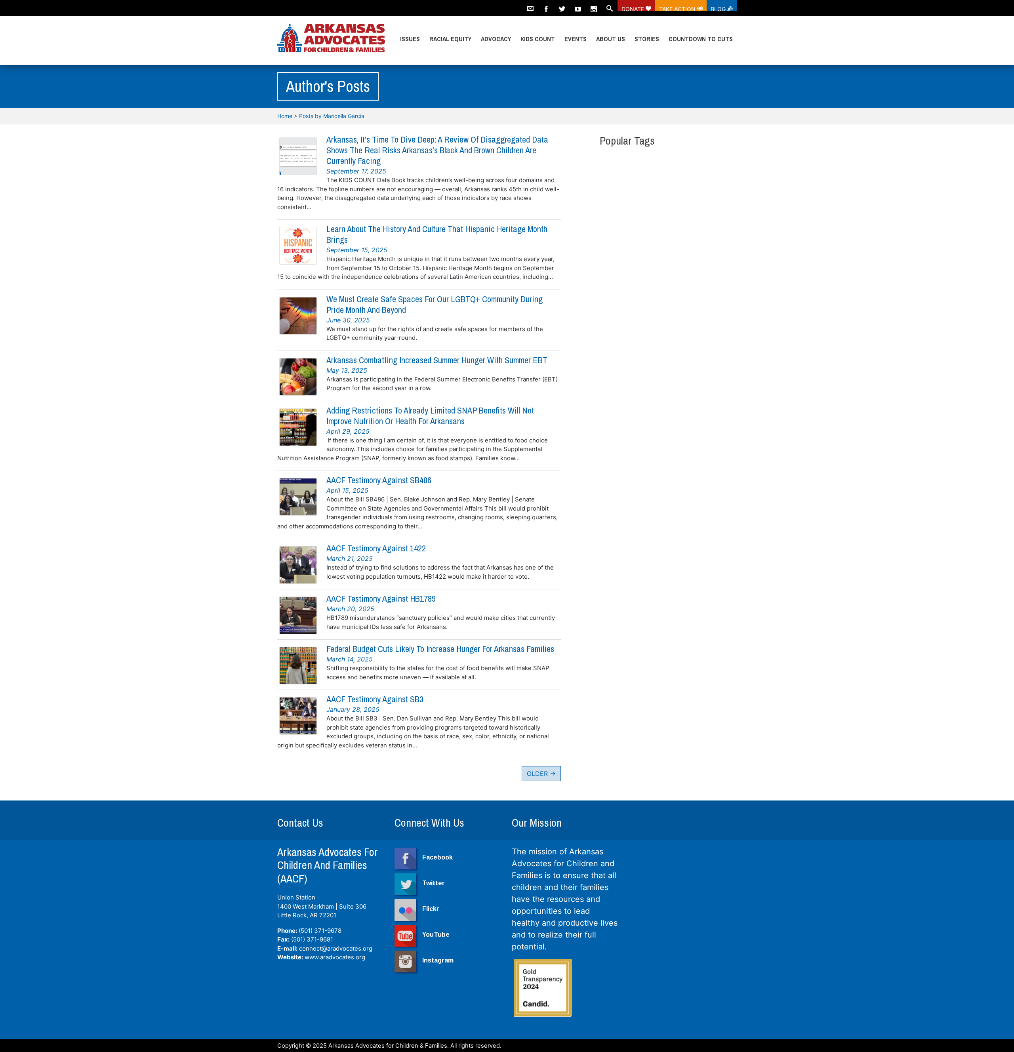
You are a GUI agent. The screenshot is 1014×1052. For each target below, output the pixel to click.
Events (575, 38)
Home (284, 115)
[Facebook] (546, 5)
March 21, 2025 (349, 558)
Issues (410, 38)
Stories (647, 38)
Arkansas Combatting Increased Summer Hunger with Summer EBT (436, 360)
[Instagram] (594, 5)
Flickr (430, 908)
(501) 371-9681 (312, 939)
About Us (610, 38)
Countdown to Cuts (701, 38)
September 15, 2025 (356, 250)
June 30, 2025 (348, 320)
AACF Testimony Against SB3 (374, 699)
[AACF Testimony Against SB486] (298, 497)
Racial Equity (450, 38)
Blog (719, 8)
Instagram (438, 960)
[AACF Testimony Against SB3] (298, 716)
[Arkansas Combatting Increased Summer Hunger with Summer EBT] (298, 377)
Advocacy (496, 38)
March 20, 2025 (350, 609)
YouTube (436, 934)
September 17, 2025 (356, 171)
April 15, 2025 (347, 490)
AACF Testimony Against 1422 (376, 548)
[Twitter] (562, 5)
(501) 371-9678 (320, 930)
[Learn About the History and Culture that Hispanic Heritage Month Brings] (298, 246)
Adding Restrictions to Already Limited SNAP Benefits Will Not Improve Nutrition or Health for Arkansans (430, 415)
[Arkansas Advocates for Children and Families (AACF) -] (331, 38)
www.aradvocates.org (335, 957)
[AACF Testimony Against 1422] (298, 565)
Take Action (678, 8)
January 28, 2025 (352, 709)
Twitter (433, 883)
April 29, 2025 (348, 431)
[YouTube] (578, 5)
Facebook (437, 857)
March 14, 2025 (349, 659)
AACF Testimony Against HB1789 (381, 598)
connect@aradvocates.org (335, 948)
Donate (633, 8)
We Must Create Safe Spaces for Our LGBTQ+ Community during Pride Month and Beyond (434, 304)
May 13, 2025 (346, 370)
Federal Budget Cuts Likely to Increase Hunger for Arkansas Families (440, 649)
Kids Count (537, 38)
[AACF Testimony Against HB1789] (298, 615)
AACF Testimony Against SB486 (378, 480)
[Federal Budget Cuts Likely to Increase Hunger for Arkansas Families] (298, 665)
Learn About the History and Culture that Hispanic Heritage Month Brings (436, 234)
